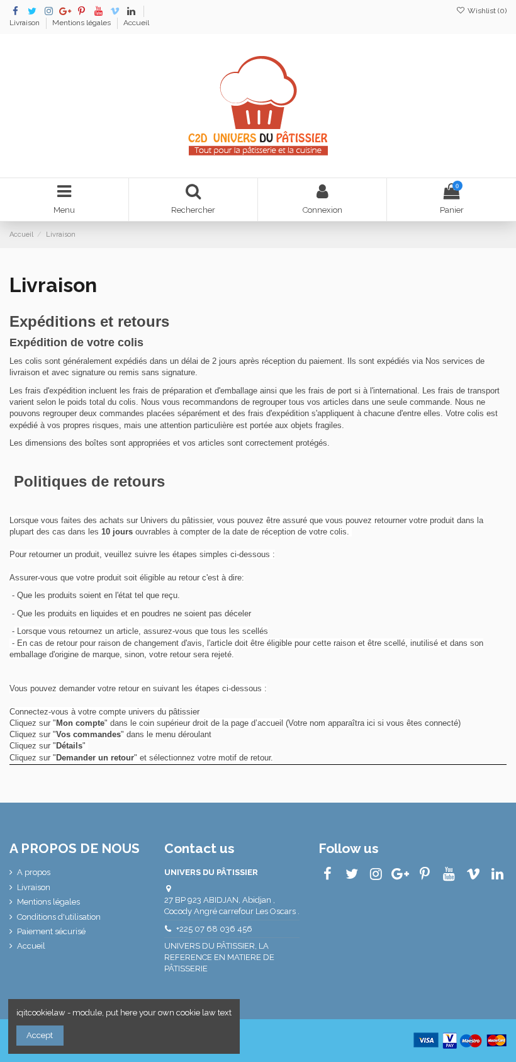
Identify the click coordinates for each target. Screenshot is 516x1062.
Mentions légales (82, 22)
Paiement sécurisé (51, 931)
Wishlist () (486, 10)
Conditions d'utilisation (59, 917)
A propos (33, 872)
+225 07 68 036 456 (214, 929)
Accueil (136, 22)
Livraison (25, 22)
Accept (39, 1035)
